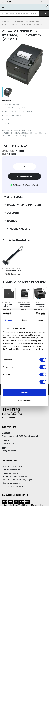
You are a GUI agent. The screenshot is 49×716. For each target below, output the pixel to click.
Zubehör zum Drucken (17, 268)
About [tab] (40, 320)
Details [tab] (24, 320)
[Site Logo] (6, 2)
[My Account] (40, 6)
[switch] (42, 367)
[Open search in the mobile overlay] (24, 13)
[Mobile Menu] (2, 7)
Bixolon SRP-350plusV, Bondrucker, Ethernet (40, 308)
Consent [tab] (8, 320)
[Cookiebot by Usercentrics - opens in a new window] (35, 313)
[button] (2, 300)
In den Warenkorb (24, 176)
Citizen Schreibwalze (13, 271)
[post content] (12, 255)
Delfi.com (44, 2)
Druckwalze (6, 268)
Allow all (24, 393)
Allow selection (24, 400)
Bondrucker (6, 302)
